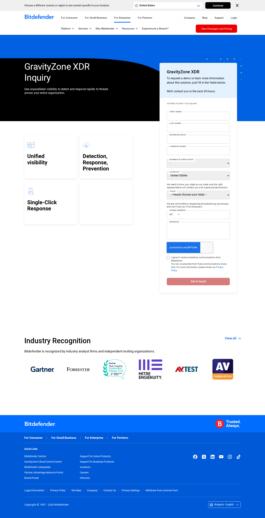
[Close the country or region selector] (237, 5)
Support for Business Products (97, 461)
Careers (84, 472)
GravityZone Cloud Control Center (43, 461)
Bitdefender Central (35, 456)
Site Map (76, 490)
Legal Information (34, 490)
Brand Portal (31, 478)
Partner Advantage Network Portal (43, 472)
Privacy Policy (58, 490)
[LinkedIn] (212, 457)
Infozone (85, 478)
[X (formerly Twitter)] (204, 457)
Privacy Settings (131, 490)
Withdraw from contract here (161, 490)
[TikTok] (238, 457)
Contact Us (109, 490)
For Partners (120, 437)
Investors (85, 467)
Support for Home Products (95, 456)
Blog (204, 17)
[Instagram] (230, 457)
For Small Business (63, 437)
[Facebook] (195, 457)
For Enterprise (94, 437)
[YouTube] (221, 457)
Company (92, 490)
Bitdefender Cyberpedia (37, 467)
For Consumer (33, 437)
